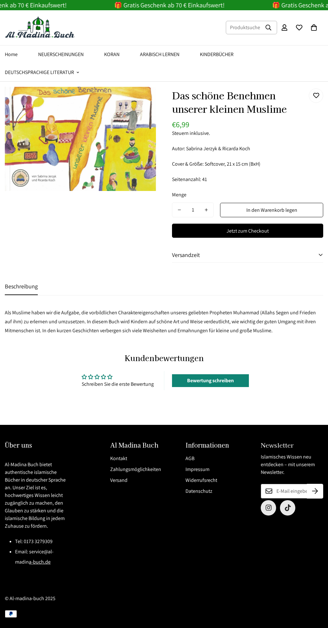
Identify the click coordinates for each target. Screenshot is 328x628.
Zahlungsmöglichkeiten (135, 469)
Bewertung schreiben (210, 380)
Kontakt (118, 458)
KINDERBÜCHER (217, 54)
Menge (179, 194)
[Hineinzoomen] (142, 100)
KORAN (111, 54)
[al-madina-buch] (40, 28)
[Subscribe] (315, 491)
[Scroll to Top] (315, 593)
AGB (189, 458)
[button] (314, 27)
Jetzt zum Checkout (247, 230)
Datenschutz (198, 491)
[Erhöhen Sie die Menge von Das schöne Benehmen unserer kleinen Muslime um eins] (206, 210)
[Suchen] (268, 28)
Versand (118, 480)
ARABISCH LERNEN (159, 54)
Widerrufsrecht (201, 480)
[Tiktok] (287, 508)
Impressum (197, 469)
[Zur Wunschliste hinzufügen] (316, 95)
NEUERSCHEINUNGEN (61, 54)
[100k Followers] (268, 508)
